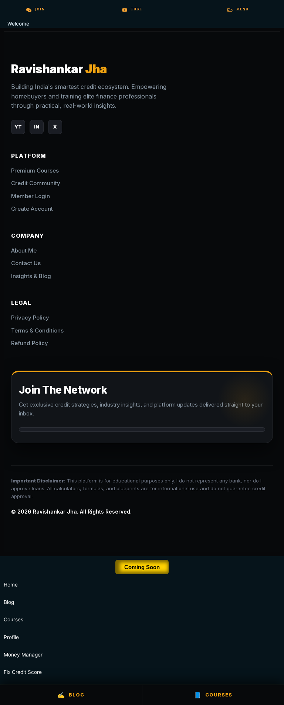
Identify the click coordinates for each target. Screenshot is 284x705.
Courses (13, 619)
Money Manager (23, 655)
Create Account (32, 208)
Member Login (30, 196)
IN (36, 127)
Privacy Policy (30, 317)
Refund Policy (29, 343)
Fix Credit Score (23, 672)
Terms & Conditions (37, 330)
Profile (11, 637)
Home (11, 585)
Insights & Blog (31, 276)
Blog (70, 695)
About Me (24, 250)
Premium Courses (35, 170)
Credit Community (35, 183)
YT (18, 127)
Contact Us (26, 263)
